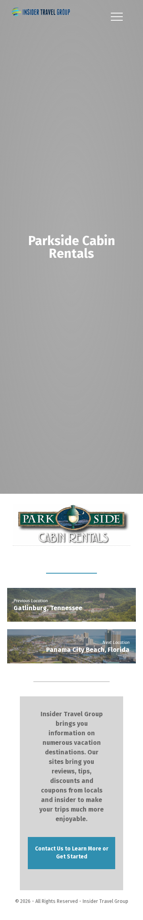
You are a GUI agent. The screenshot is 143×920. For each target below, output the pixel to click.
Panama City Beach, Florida (87, 651)
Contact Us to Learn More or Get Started (71, 854)
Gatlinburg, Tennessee (48, 609)
